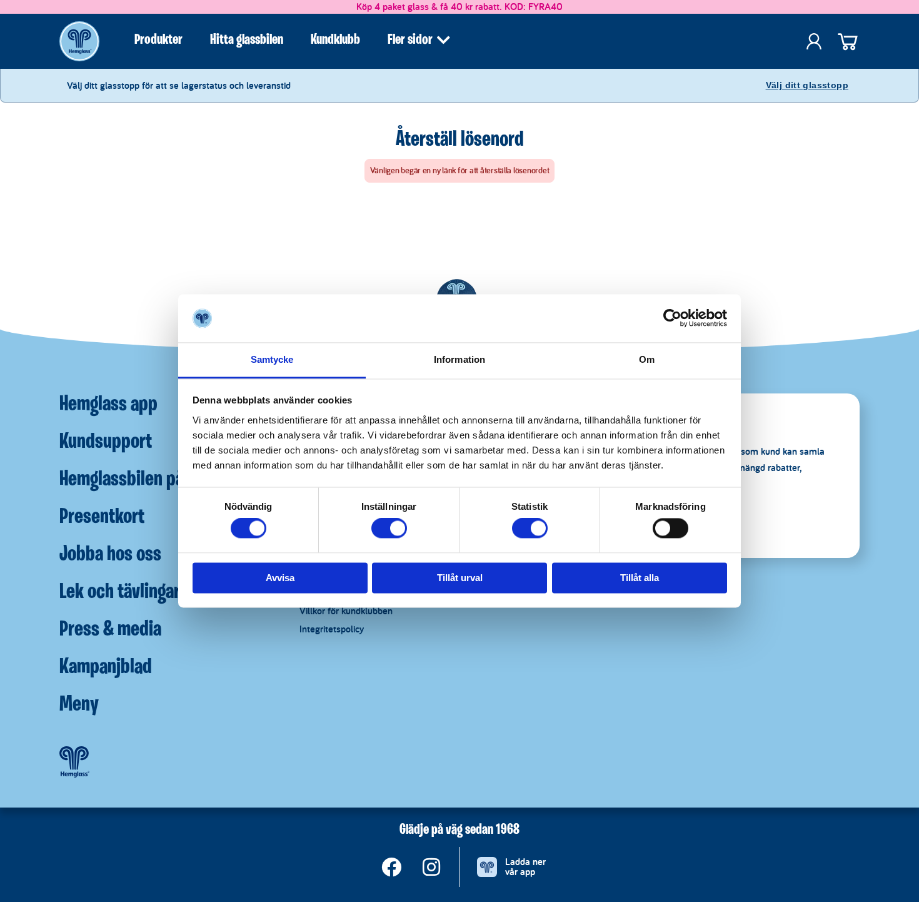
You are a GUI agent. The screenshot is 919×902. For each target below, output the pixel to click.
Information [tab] (459, 359)
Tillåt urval (460, 577)
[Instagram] (431, 867)
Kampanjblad (105, 667)
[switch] (389, 529)
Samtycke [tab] (272, 359)
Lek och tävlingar (119, 592)
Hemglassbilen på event (143, 480)
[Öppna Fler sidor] (443, 40)
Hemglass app (108, 404)
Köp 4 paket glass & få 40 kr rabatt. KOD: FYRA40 (459, 6)
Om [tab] (647, 359)
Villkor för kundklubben (346, 610)
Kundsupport (105, 442)
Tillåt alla (639, 577)
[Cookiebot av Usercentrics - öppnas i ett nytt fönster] (672, 318)
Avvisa (280, 577)
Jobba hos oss (110, 555)
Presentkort (101, 517)
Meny (79, 705)
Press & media (110, 630)
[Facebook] (391, 867)
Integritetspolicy (331, 629)
